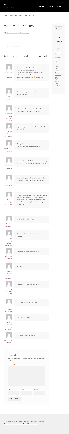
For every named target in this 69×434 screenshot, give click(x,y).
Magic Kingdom (57, 80)
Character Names (58, 72)
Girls (56, 77)
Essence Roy (8, 149)
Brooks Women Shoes (9, 273)
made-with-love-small (15, 15)
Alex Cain (9, 224)
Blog (59, 6)
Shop (41, 6)
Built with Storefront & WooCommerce (25, 424)
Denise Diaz (8, 166)
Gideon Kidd (8, 183)
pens (56, 83)
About (50, 6)
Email (23, 389)
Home (7, 15)
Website (36, 389)
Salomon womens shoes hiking (8, 324)
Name (9, 389)
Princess (57, 85)
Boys (56, 66)
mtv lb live (8, 256)
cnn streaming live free (8, 241)
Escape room (39, 77)
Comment (11, 365)
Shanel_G (9, 97)
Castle (56, 69)
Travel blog (36, 111)
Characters (58, 75)
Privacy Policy (8, 424)
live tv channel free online (8, 291)
